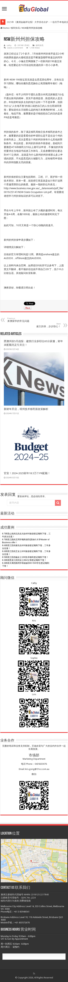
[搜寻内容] (58, 503)
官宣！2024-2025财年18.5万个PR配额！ (27, 473)
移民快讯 (15, 28)
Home (5, 28)
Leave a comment (15, 48)
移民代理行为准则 (10, 900)
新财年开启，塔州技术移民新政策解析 (26, 409)
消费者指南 (25, 900)
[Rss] (34, 973)
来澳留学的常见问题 (18, 319)
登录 (42, 496)
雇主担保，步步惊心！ (48, 325)
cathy (9, 45)
